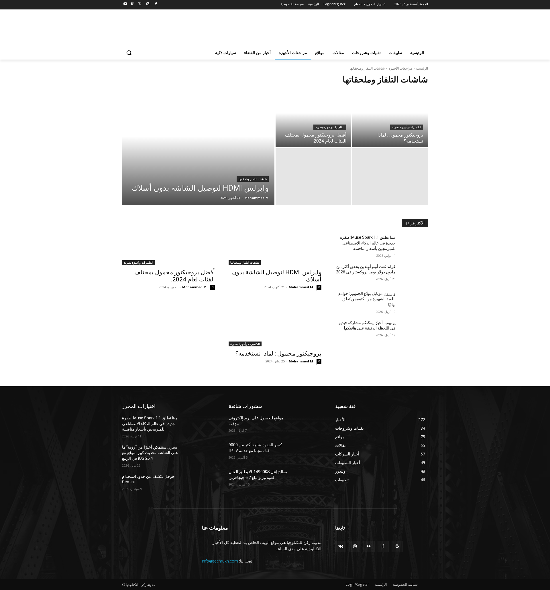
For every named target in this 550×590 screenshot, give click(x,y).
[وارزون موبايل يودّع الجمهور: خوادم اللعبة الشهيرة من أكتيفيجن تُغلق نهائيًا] (414, 300)
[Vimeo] (132, 4)
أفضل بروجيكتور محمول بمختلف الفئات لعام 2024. (174, 276)
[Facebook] (155, 4)
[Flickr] (368, 546)
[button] (129, 53)
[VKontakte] (340, 546)
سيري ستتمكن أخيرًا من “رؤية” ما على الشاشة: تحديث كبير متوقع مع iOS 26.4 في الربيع (150, 453)
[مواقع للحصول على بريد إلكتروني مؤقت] (307, 425)
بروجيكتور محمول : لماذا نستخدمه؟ (278, 353)
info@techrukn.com (220, 561)
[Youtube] (125, 4)
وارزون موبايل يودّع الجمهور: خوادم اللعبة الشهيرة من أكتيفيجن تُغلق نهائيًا (367, 299)
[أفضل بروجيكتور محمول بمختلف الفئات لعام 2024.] (313, 118)
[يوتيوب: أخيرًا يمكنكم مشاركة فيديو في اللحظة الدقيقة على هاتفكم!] (414, 330)
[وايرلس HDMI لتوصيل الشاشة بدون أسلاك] (198, 147)
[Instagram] (147, 4)
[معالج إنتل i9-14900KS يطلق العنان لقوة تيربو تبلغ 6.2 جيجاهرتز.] (307, 479)
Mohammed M (301, 287)
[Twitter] (140, 4)
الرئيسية (422, 68)
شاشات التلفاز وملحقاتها (253, 179)
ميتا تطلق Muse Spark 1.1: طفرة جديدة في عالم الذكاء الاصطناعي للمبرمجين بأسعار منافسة (368, 243)
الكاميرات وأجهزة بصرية (329, 127)
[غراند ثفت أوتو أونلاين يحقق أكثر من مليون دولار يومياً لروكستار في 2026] (414, 273)
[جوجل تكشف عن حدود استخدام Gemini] (201, 483)
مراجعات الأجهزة (400, 68)
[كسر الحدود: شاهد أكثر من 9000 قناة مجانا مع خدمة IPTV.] (307, 452)
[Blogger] (397, 546)
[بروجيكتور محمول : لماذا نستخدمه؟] (390, 118)
